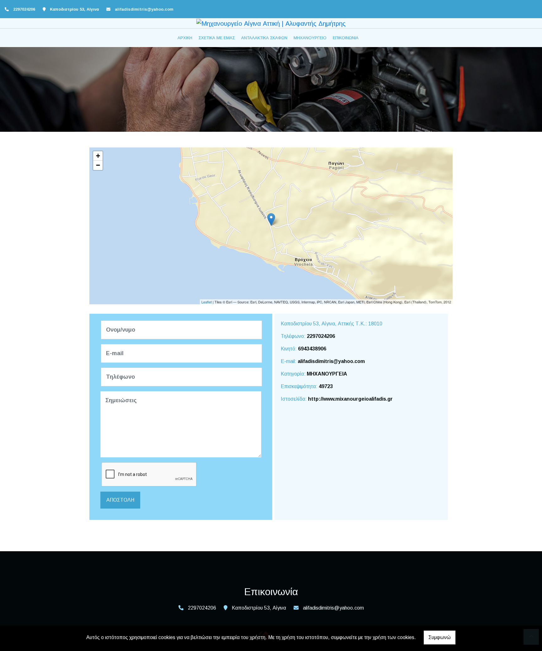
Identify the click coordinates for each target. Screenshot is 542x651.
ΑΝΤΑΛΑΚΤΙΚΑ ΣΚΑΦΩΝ (264, 37)
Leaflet (206, 301)
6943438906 (312, 348)
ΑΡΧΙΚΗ (185, 37)
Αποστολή (120, 500)
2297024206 (321, 336)
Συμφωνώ (439, 637)
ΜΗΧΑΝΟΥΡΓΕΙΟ (310, 37)
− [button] (98, 165)
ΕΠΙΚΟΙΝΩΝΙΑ (346, 37)
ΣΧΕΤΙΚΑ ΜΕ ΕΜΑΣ (217, 37)
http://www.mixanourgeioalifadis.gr (350, 399)
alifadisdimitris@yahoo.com (144, 9)
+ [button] (98, 156)
